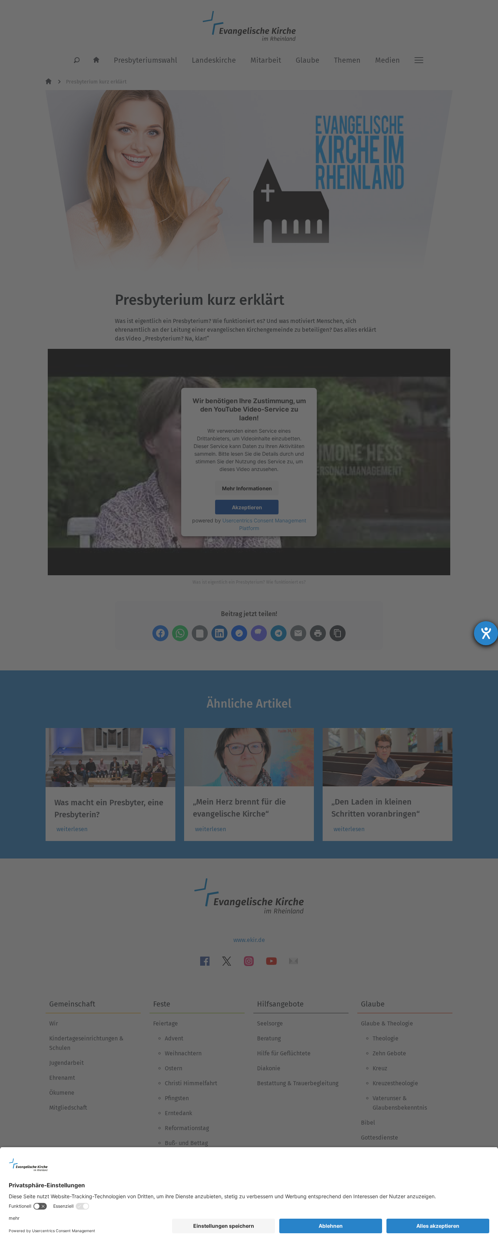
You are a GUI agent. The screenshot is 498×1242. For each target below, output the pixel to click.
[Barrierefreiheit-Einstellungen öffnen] (486, 633)
